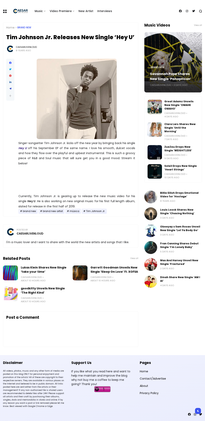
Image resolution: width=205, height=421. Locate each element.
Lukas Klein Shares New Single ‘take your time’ (43, 269)
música (74, 211)
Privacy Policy (149, 393)
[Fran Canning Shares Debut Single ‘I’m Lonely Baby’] (150, 247)
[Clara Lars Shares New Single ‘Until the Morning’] (155, 129)
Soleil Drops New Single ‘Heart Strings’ (180, 167)
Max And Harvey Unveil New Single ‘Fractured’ (179, 262)
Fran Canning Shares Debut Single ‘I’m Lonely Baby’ (179, 245)
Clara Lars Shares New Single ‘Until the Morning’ (180, 127)
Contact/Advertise (153, 379)
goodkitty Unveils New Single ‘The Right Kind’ (43, 290)
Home (10, 28)
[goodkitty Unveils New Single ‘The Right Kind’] (10, 293)
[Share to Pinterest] (10, 76)
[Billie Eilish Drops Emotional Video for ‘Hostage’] (150, 197)
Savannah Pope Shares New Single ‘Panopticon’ (170, 76)
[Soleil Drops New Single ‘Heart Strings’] (155, 171)
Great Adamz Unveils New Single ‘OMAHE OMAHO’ (179, 105)
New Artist (85, 11)
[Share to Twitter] (10, 69)
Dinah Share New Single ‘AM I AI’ (180, 279)
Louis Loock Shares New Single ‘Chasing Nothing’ (177, 211)
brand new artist (53, 211)
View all (134, 258)
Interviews (104, 11)
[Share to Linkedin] (10, 82)
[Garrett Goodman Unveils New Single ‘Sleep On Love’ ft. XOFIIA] (80, 272)
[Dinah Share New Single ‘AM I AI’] (150, 281)
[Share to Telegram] (10, 88)
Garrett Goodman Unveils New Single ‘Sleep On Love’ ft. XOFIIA (114, 269)
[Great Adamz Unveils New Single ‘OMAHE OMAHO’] (155, 107)
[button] (10, 96)
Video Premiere (61, 11)
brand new (24, 27)
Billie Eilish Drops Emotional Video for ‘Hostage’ (179, 194)
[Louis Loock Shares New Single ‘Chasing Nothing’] (150, 213)
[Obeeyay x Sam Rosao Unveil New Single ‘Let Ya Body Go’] (150, 230)
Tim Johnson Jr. (95, 211)
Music (39, 11)
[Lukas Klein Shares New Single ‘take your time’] (10, 272)
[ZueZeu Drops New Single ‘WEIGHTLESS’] (155, 152)
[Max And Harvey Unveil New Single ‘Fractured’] (150, 264)
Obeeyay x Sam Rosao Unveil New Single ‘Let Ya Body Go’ (180, 228)
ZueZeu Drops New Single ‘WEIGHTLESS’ (178, 148)
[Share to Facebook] (10, 63)
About (144, 386)
